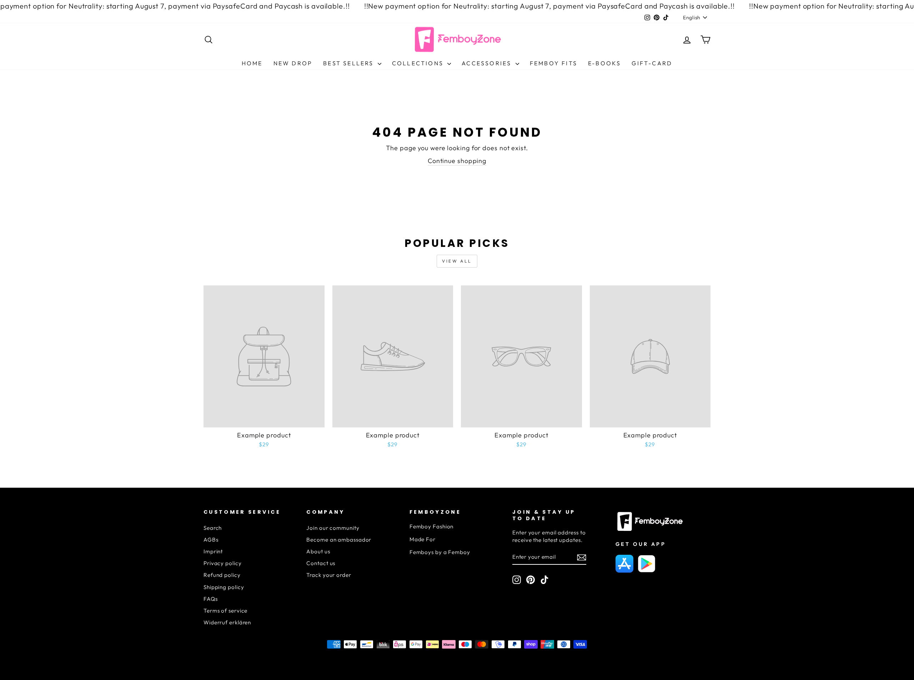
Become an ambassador (338, 539)
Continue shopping (457, 161)
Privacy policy (223, 563)
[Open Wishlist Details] (669, 41)
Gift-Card (652, 63)
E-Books (604, 63)
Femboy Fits (553, 63)
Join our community (332, 527)
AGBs (211, 539)
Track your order (328, 575)
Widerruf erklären (227, 622)
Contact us (320, 563)
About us (318, 551)
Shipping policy (224, 587)
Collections (419, 63)
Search (213, 527)
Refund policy (222, 575)
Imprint (213, 551)
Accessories (487, 63)
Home (252, 63)
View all (457, 261)
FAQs (211, 598)
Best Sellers (349, 63)
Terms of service (225, 610)
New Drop (293, 63)
